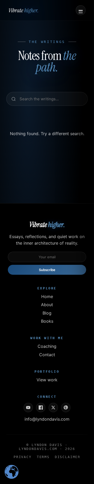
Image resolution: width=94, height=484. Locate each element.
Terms (43, 457)
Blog (47, 313)
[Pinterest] (65, 407)
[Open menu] (81, 10)
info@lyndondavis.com (47, 419)
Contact (47, 354)
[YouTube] (28, 407)
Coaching (47, 346)
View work (47, 379)
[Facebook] (40, 407)
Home (47, 296)
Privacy (23, 457)
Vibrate (23, 10)
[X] (53, 407)
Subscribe (47, 270)
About (47, 304)
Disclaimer (67, 457)
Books (47, 321)
